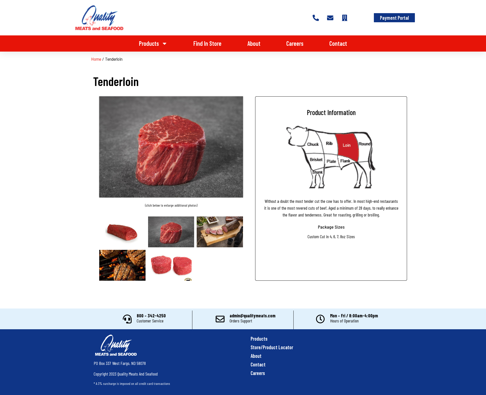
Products (149, 43)
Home (96, 59)
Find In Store (207, 43)
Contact (338, 43)
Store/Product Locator (272, 347)
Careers (294, 43)
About (253, 43)
